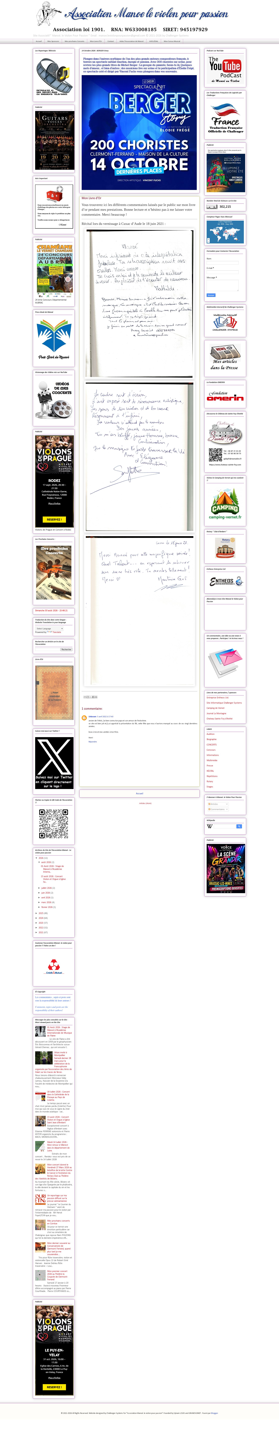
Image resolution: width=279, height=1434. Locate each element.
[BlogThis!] (87, 697)
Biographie (212, 739)
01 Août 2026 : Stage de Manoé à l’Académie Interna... (52, 869)
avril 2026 (46, 898)
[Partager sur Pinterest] (96, 697)
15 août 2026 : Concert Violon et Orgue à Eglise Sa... (53, 879)
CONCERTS (212, 745)
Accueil (39, 41)
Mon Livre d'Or (96, 41)
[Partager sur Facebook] (93, 697)
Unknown (92, 717)
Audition (210, 734)
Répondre (93, 742)
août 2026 (46, 862)
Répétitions (212, 776)
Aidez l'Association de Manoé (132, 41)
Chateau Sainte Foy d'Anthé (220, 719)
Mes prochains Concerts (74, 41)
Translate (57, 632)
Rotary (210, 781)
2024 (41, 918)
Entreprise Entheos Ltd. (218, 698)
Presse (210, 766)
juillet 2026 (46, 888)
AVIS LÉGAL (153, 41)
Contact (111, 41)
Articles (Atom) (145, 803)
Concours (211, 750)
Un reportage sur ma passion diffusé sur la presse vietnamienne (57, 1198)
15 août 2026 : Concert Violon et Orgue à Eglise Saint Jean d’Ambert (58, 1120)
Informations (213, 755)
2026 (41, 858)
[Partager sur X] (90, 697)
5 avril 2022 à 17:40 (105, 717)
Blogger (214, 1413)
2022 (41, 928)
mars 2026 (46, 902)
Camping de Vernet (216, 708)
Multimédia (212, 760)
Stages (210, 787)
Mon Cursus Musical (172, 41)
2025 (41, 913)
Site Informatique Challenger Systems (224, 703)
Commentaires (217, 809)
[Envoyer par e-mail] (85, 697)
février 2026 (47, 907)
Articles (214, 804)
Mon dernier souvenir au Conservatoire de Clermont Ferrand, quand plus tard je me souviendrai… (58, 1249)
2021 (41, 932)
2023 (41, 923)
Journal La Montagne (216, 713)
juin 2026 (46, 893)
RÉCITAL (210, 771)
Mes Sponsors (53, 41)
